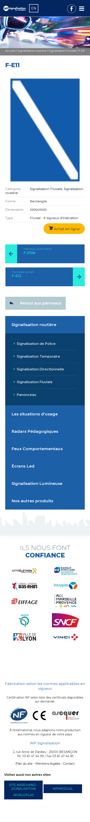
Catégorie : (13, 189)
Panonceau (26, 395)
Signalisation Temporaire (38, 356)
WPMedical (63, 789)
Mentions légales (47, 763)
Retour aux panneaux (41, 303)
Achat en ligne (66, 229)
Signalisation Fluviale (62, 50)
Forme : (11, 201)
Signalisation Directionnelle (40, 369)
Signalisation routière (31, 50)
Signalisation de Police (36, 344)
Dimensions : (15, 210)
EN (33, 8)
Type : (9, 218)
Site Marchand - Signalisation (23, 787)
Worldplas (23, 795)
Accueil (10, 50)
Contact (69, 763)
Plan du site (24, 763)
